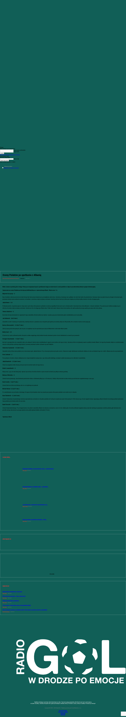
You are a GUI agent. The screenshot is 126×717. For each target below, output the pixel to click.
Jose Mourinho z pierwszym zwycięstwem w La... (35, 504)
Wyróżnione (16, 278)
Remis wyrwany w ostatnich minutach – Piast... (35, 519)
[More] (68, 545)
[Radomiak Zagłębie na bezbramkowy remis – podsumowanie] (12, 469)
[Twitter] (6, 164)
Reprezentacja (11, 278)
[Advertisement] (63, 257)
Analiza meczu (25, 506)
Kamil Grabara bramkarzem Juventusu (12, 591)
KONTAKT (63, 715)
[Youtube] (8, 164)
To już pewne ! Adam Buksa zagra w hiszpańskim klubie (17, 605)
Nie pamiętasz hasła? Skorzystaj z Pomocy (10, 154)
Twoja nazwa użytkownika (19, 150)
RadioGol (22, 278)
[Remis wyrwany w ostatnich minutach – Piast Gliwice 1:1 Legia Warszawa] (12, 520)
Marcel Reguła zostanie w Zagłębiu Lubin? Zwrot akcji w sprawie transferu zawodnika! (25, 610)
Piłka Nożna (5, 278)
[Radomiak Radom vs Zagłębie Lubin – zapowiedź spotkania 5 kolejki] (12, 487)
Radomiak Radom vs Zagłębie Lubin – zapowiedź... (36, 486)
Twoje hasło (16, 151)
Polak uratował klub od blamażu (11, 600)
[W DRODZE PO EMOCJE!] (14, 206)
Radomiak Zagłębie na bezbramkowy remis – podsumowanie (38, 468)
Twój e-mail (16, 159)
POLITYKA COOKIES (63, 712)
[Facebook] (1, 164)
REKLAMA (63, 713)
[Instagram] (3, 164)
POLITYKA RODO (63, 710)
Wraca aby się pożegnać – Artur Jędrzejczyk (14, 596)
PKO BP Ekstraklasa (6, 611)
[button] (122, 206)
